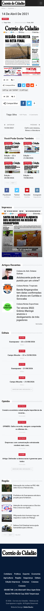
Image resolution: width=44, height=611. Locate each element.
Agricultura (8, 578)
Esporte (26, 574)
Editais (22, 337)
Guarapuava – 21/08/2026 (22, 368)
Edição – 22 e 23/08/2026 (22, 250)
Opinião (22, 454)
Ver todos (39, 324)
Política (17, 574)
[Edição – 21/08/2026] (31, 147)
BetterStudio (28, 607)
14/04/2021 (9, 128)
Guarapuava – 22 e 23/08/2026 (22, 342)
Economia (36, 574)
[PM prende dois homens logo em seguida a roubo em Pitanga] (7, 518)
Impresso (5, 18)
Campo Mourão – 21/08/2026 (22, 382)
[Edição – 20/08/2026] (12, 167)
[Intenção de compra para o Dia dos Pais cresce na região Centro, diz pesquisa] (7, 508)
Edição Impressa (13, 582)
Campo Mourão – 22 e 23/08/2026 (22, 355)
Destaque (22, 406)
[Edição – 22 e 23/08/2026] (12, 147)
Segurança (28, 578)
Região (18, 578)
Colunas (25, 582)
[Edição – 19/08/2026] (31, 167)
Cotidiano (8, 574)
